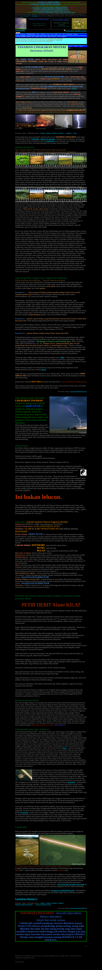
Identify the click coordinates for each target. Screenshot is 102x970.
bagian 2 (71, 46)
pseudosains (49, 141)
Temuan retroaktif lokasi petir (63, 890)
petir (23, 36)
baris (56, 34)
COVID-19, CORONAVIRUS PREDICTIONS (50, 8)
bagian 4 (81, 46)
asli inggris (35, 16)
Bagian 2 (43, 133)
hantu (63, 34)
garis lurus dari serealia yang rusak (70, 884)
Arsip (75, 133)
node (52, 34)
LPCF (59, 36)
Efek (41, 36)
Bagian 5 (61, 133)
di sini (43, 370)
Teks (48, 34)
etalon (38, 34)
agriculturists (69, 34)
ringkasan (64, 36)
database (68, 133)
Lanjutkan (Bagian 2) (26, 899)
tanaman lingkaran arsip (43, 904)
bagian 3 (76, 46)
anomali (37, 36)
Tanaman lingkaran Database (24, 904)
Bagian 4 (55, 133)
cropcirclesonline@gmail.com (78, 391)
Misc (49, 36)
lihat (62, 357)
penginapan (23, 34)
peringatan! (31, 34)
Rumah (17, 34)
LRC (60, 34)
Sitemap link (20, 30)
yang (74, 88)
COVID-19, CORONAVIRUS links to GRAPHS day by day (51, 9)
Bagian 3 (49, 133)
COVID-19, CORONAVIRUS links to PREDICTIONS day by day (51, 11)
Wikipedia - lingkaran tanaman (43, 139)
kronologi (28, 36)
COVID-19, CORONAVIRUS (48, 2)
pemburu (75, 34)
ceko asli (26, 16)
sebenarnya (43, 34)
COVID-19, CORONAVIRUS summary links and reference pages (56, 12)
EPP (33, 36)
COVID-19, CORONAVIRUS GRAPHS (45, 4)
